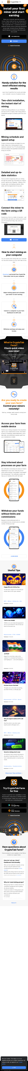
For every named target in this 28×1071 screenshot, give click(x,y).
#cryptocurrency (8, 766)
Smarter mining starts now (12, 752)
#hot (21, 601)
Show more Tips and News (13, 773)
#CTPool (15, 699)
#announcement (7, 634)
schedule (18, 875)
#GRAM (18, 634)
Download (6, 274)
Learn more (14, 556)
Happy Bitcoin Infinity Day (12, 587)
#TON (14, 634)
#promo (19, 699)
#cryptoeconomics (17, 766)
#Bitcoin (9, 601)
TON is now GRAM (9, 620)
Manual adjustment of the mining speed (13, 877)
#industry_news (16, 732)
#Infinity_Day (16, 601)
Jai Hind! (6, 653)
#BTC (5, 601)
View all (13, 902)
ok (15, 1067)
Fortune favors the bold (11, 685)
